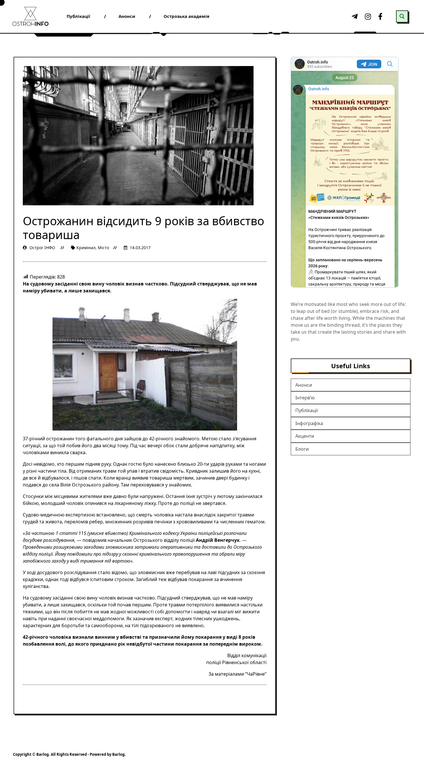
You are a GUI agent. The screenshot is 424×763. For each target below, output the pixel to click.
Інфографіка (309, 423)
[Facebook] (380, 16)
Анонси (303, 385)
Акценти (304, 436)
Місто (103, 247)
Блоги (302, 449)
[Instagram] (367, 16)
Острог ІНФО (42, 247)
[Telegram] (354, 16)
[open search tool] (402, 16)
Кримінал (85, 247)
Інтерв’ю (305, 397)
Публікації (306, 410)
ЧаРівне (256, 674)
